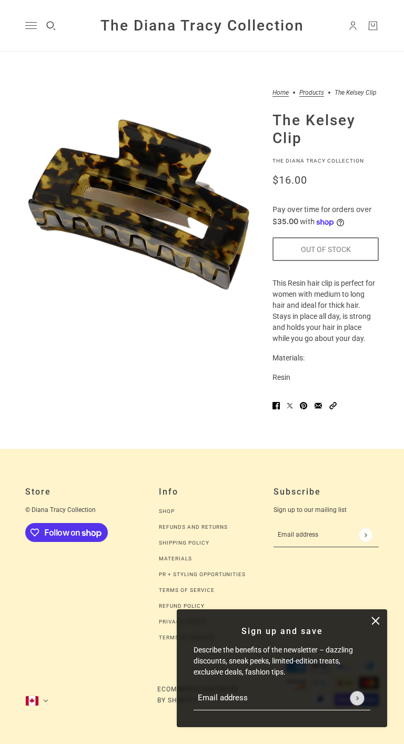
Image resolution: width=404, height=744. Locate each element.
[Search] (51, 26)
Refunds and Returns (193, 527)
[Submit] (357, 698)
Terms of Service (187, 590)
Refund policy (182, 606)
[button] (333, 405)
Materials (175, 558)
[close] (375, 621)
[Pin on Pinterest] (303, 405)
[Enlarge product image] (140, 204)
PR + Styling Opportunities (202, 574)
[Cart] (373, 26)
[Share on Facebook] (276, 405)
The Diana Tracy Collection (318, 161)
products (311, 92)
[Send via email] (318, 405)
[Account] (353, 26)
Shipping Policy (184, 543)
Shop (167, 511)
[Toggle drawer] (31, 25)
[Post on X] (290, 405)
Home (280, 92)
